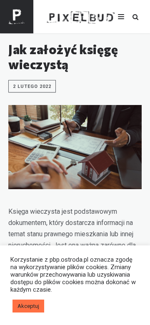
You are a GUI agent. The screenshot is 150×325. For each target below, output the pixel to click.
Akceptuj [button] (28, 306)
